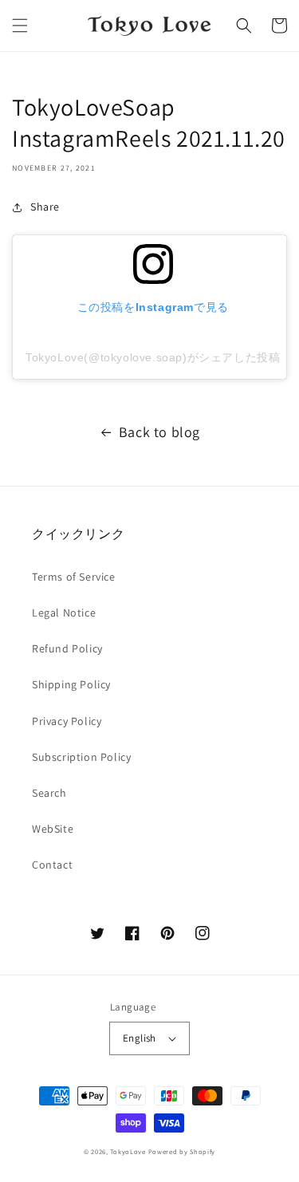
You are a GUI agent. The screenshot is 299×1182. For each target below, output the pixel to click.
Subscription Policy (81, 757)
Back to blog (159, 432)
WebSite (52, 828)
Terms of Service (74, 576)
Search (49, 793)
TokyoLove (127, 1151)
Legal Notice (64, 612)
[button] (19, 25)
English (139, 1038)
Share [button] (45, 206)
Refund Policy (67, 648)
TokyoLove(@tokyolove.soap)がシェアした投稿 (153, 357)
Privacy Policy (66, 721)
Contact (52, 864)
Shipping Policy (71, 684)
